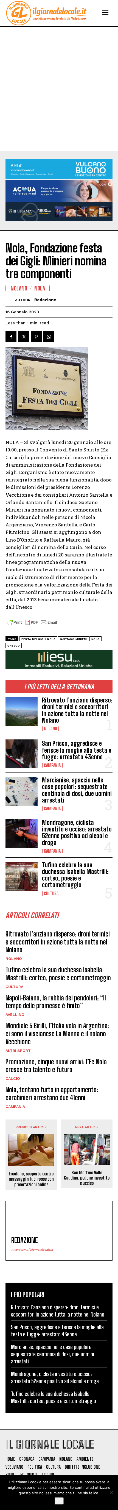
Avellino (14, 1014)
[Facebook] (10, 336)
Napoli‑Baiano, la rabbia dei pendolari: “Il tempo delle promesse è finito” (55, 1002)
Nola (39, 288)
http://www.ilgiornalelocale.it (32, 1249)
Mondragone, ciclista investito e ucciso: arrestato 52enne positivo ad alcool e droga (77, 832)
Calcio (12, 1078)
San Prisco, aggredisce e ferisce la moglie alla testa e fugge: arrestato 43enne (76, 750)
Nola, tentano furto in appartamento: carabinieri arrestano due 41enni (51, 1094)
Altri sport (18, 1051)
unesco (13, 645)
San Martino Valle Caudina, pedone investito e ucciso (87, 1178)
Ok (59, 1501)
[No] (111, 1492)
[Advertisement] (59, 89)
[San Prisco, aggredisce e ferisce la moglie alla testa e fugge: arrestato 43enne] (21, 753)
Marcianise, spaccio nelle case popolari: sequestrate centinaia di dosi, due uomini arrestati (77, 790)
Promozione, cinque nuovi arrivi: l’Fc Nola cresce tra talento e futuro (56, 1066)
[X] (23, 336)
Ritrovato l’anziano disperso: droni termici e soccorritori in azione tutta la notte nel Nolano (77, 710)
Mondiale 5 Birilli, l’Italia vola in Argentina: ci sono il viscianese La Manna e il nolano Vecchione (57, 1034)
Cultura (51, 893)
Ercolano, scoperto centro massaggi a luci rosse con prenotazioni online (31, 1179)
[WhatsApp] (48, 336)
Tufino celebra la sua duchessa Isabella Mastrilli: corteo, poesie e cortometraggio (75, 875)
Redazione (45, 299)
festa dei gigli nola (38, 638)
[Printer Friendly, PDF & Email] (32, 625)
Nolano (50, 728)
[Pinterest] (36, 336)
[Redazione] (10, 300)
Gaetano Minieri (73, 638)
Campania (52, 765)
